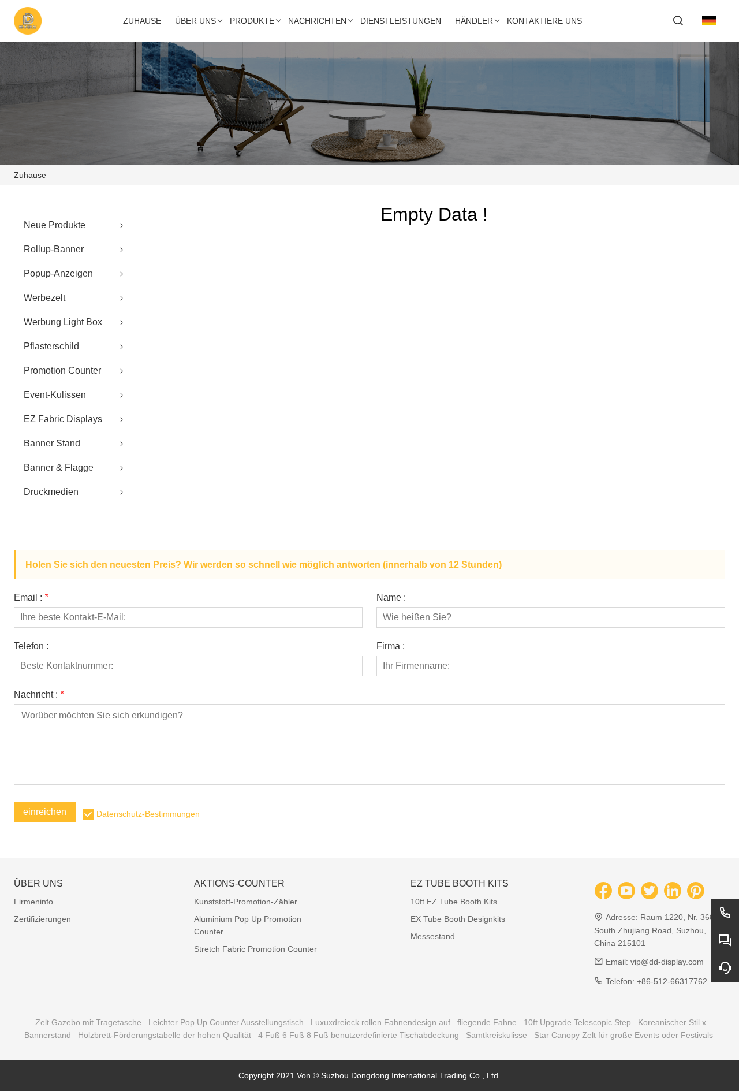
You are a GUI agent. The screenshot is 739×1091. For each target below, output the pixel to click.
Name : (391, 597)
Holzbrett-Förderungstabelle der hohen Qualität (164, 1035)
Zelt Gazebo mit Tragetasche (88, 1022)
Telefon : (31, 646)
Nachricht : (39, 694)
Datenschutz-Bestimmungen (148, 813)
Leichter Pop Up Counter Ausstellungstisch (226, 1022)
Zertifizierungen (42, 919)
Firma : (390, 646)
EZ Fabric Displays (63, 419)
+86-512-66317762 (672, 981)
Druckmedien (51, 492)
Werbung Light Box (63, 322)
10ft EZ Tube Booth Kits (453, 901)
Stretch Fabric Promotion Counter (255, 949)
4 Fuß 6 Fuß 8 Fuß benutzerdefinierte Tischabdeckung (358, 1035)
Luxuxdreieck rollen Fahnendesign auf (380, 1022)
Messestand (432, 936)
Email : (31, 597)
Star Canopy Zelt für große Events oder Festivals (623, 1035)
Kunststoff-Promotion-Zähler (245, 901)
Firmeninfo (33, 901)
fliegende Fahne (487, 1022)
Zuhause (30, 175)
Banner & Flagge (59, 467)
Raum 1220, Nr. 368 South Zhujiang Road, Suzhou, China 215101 (654, 930)
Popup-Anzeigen (58, 273)
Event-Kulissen (55, 395)
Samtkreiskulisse (496, 1035)
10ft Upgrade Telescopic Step (577, 1022)
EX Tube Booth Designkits (457, 919)
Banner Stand (52, 443)
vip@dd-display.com (667, 961)
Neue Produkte (54, 225)
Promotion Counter (62, 370)
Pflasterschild (51, 346)
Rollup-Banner (54, 249)
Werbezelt (44, 298)
